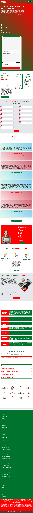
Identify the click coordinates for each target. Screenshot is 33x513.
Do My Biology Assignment (26, 118)
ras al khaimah (4, 496)
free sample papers (5, 414)
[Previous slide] (13, 81)
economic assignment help (6, 440)
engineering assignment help (6, 449)
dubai (2, 494)
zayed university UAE (5, 434)
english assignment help (5, 447)
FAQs (2, 423)
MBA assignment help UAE (5, 474)
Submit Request (11, 67)
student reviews (4, 416)
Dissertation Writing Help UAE (18, 76)
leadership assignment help (6, 472)
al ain (2, 492)
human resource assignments (6, 476)
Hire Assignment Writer (5, 96)
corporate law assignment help (6, 452)
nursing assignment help (5, 463)
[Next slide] (32, 81)
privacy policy (4, 425)
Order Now (22, 242)
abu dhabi (3, 485)
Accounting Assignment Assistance (7, 127)
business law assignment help (6, 467)
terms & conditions (4, 427)
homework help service (15, 306)
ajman (2, 489)
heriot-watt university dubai (6, 458)
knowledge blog (4, 429)
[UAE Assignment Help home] (3, 2)
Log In (29, 1)
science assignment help (5, 465)
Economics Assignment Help (7, 114)
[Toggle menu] (31, 1)
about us (3, 420)
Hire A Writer (25, 1)
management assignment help (6, 456)
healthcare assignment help (6, 470)
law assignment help (5, 454)
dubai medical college (5, 479)
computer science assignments (6, 445)
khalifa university (4, 432)
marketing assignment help (6, 461)
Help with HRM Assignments (25, 114)
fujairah (3, 487)
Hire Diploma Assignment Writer (16, 220)
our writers (3, 418)
